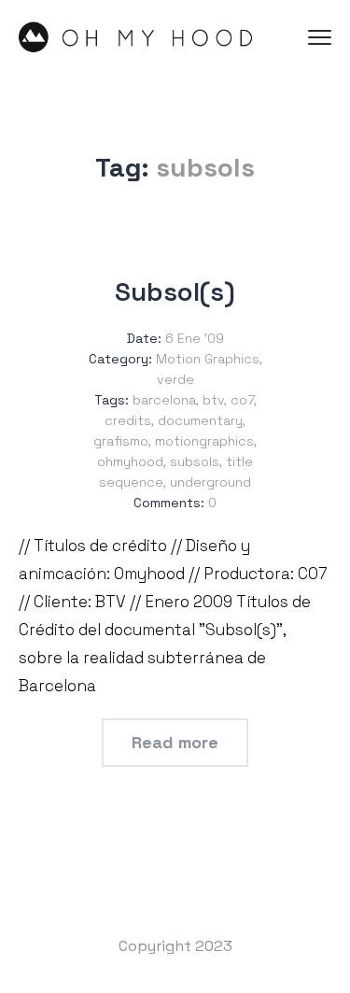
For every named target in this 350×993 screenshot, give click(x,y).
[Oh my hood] (135, 37)
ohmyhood (130, 461)
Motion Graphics (207, 358)
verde (175, 379)
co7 (242, 399)
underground (210, 482)
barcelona (164, 399)
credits (128, 420)
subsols (194, 461)
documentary (200, 420)
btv (213, 399)
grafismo (120, 441)
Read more (175, 742)
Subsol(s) (175, 291)
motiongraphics (204, 441)
